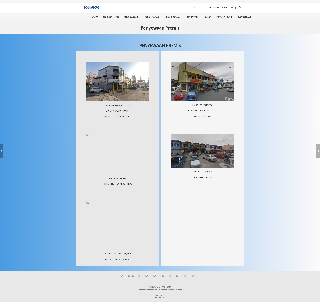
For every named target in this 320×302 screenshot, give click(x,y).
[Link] (91, 7)
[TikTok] (235, 7)
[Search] (239, 7)
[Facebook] (232, 7)
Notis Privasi (160, 295)
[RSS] (163, 297)
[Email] (156, 297)
